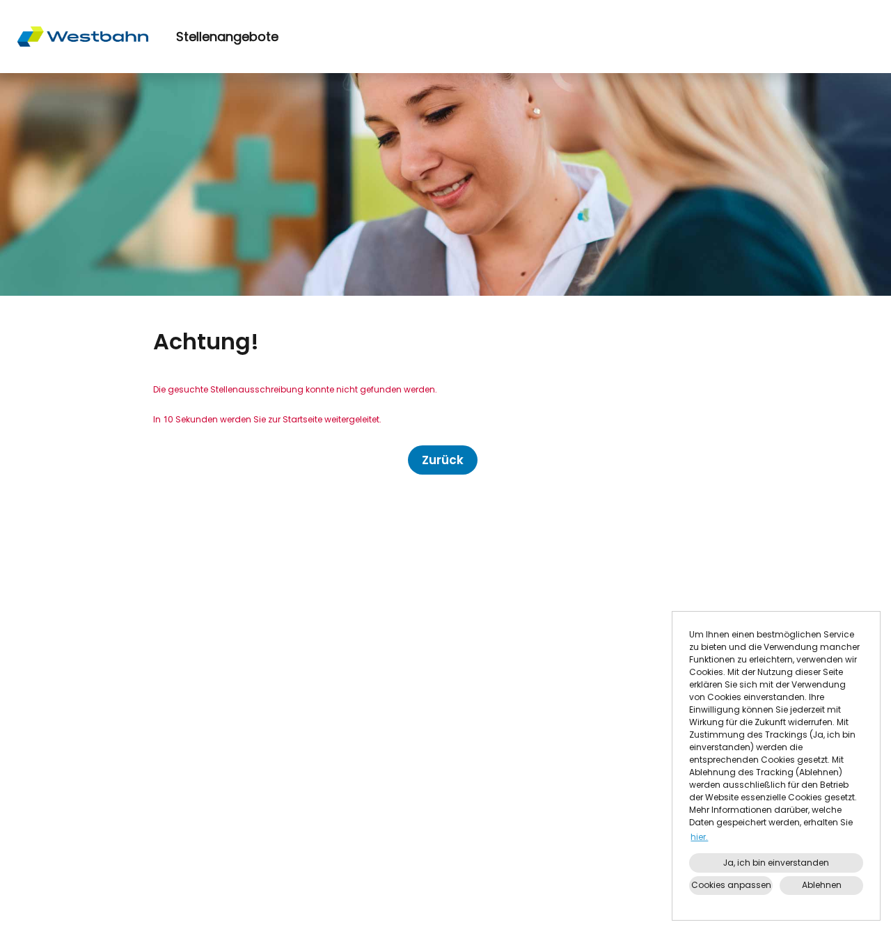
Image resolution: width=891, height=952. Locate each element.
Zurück (443, 460)
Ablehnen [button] (822, 885)
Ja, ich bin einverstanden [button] (776, 862)
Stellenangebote (227, 36)
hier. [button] (699, 837)
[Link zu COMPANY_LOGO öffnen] (82, 36)
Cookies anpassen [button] (731, 885)
